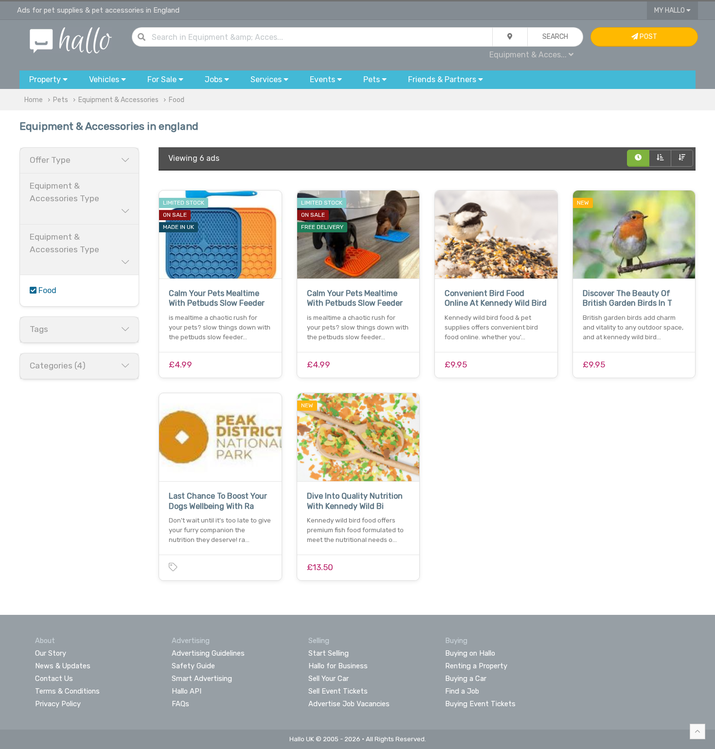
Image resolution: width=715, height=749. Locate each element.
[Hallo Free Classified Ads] (71, 39)
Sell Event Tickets (338, 691)
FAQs (180, 703)
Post (647, 37)
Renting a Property (476, 666)
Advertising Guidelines (208, 653)
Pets (60, 100)
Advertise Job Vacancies (349, 703)
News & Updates (62, 666)
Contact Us (54, 678)
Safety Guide (193, 666)
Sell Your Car (328, 678)
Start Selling (328, 653)
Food (176, 100)
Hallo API (186, 691)
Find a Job (462, 691)
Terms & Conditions (67, 691)
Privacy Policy (58, 703)
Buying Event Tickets (480, 703)
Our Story (50, 653)
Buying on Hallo (470, 653)
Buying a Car (465, 678)
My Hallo (670, 10)
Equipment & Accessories (118, 100)
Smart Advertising (202, 678)
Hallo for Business (338, 666)
